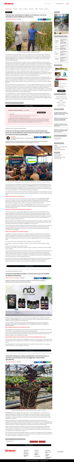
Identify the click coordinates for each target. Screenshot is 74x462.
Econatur (7, 317)
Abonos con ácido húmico (63, 43)
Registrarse (26, 452)
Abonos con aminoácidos (63, 49)
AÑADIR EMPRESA (60, 451)
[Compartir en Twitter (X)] (44, 19)
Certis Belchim (30, 185)
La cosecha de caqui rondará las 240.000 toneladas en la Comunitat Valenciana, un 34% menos (61, 113)
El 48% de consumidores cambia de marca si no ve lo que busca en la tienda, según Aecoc (61, 130)
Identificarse (26, 450)
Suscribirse (61, 90)
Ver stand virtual (42, 441)
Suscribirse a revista (26, 456)
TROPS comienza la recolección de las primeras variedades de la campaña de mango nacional (61, 119)
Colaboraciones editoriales (48, 458)
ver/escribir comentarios (29, 266)
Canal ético (37, 452)
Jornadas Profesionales (58, 154)
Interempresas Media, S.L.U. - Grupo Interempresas (38, 460)
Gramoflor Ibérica (9, 412)
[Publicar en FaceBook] (42, 19)
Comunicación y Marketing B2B (59, 157)
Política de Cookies (47, 455)
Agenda (55, 145)
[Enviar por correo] (39, 19)
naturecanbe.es (39, 340)
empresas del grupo (28, 120)
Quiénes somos (37, 456)
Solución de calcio (63, 61)
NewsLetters (26, 453)
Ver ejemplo (26, 110)
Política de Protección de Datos (37, 122)
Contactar (37, 450)
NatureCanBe (15, 319)
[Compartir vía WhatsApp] (50, 19)
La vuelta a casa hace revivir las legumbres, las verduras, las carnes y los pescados (61, 125)
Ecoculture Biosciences (10, 58)
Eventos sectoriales (57, 158)
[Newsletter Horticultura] (63, 77)
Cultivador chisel (62, 55)
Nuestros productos (36, 454)
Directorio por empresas (59, 149)
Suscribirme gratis (41, 112)
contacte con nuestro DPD (36, 121)
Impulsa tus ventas (57, 156)
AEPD (26, 122)
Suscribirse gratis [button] (60, 3)
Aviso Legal (47, 450)
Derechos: (41, 120)
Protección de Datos (48, 452)
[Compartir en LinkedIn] (47, 19)
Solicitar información (33, 441)
